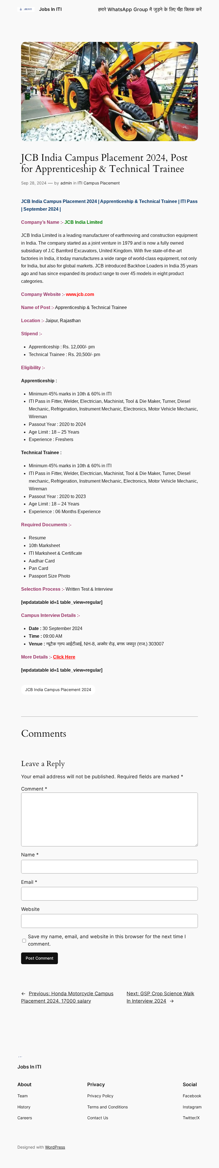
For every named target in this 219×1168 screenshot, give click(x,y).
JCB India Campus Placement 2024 (58, 689)
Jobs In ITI (50, 9)
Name (30, 855)
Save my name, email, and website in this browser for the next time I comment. (107, 940)
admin (66, 182)
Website (30, 909)
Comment (34, 789)
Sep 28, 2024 (33, 182)
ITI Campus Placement (99, 182)
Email (29, 882)
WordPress (55, 1147)
